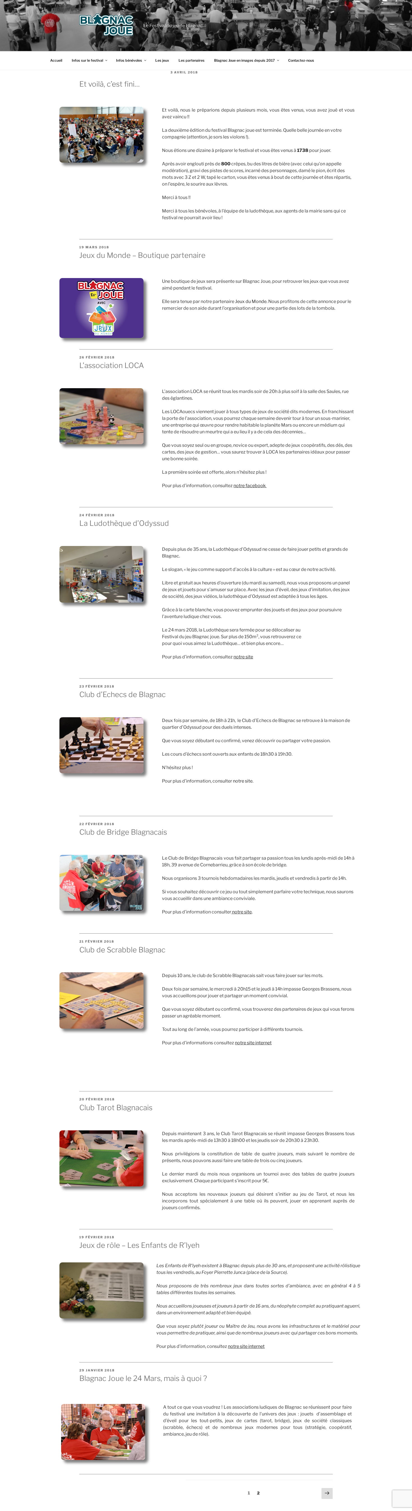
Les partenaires (192, 60)
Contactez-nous (301, 60)
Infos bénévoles (129, 60)
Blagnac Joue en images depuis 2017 (244, 60)
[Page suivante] (327, 1493)
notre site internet (253, 1042)
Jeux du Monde (251, 301)
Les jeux (162, 60)
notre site (243, 781)
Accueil (56, 60)
